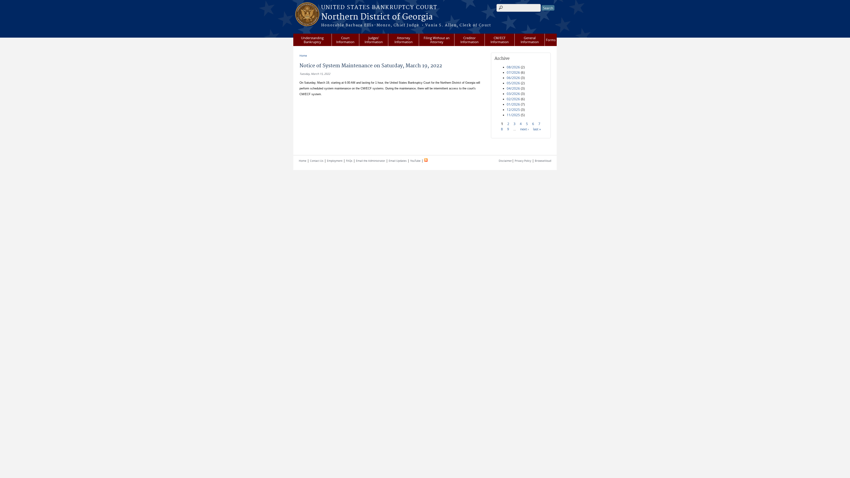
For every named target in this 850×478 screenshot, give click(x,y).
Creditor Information (469, 40)
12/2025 (513, 109)
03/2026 (513, 93)
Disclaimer (505, 160)
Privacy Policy (523, 160)
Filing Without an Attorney (437, 40)
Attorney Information (403, 40)
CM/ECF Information (500, 40)
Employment (334, 160)
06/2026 (513, 77)
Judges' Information (374, 40)
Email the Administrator (370, 160)
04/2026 (513, 88)
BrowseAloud (543, 160)
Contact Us (316, 160)
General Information (530, 40)
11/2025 (513, 115)
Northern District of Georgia (377, 17)
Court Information (345, 40)
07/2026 (513, 72)
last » (537, 129)
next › (524, 129)
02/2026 (513, 99)
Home (303, 55)
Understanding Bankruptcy (312, 40)
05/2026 (513, 83)
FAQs (349, 160)
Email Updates (398, 160)
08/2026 (513, 67)
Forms (551, 40)
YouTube (415, 160)
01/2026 (513, 104)
